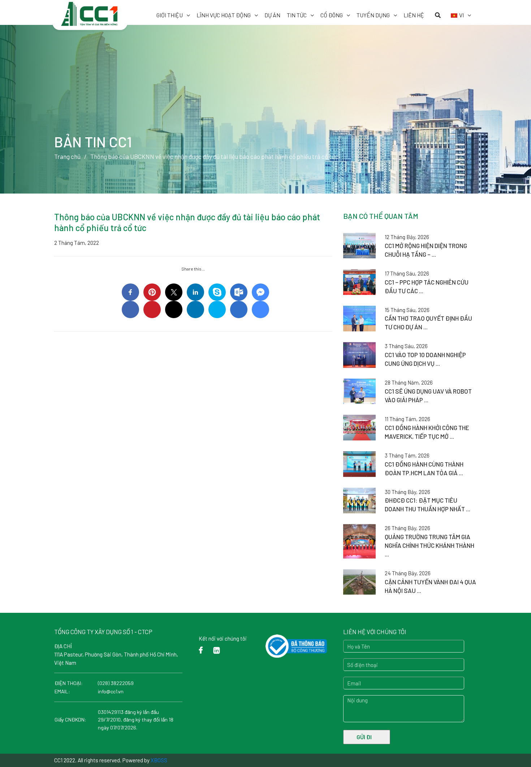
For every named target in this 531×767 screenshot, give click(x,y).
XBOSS (159, 760)
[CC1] (90, 10)
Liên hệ (413, 15)
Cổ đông (331, 15)
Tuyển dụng (373, 15)
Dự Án (272, 15)
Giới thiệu (169, 15)
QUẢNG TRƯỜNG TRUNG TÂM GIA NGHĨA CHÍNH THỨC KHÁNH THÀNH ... (429, 545)
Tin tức (297, 15)
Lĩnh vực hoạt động (224, 15)
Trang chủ (67, 156)
